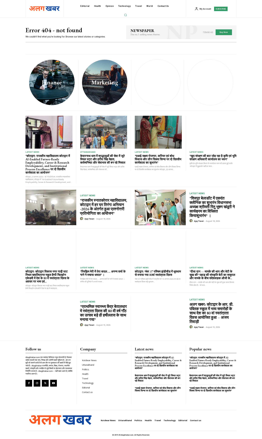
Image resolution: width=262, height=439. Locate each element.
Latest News (32, 152)
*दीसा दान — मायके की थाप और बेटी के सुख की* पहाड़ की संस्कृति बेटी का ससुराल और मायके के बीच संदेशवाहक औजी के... (212, 274)
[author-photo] (82, 218)
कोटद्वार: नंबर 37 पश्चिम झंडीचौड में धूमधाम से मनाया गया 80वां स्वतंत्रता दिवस (158, 273)
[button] (125, 15)
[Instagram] (37, 383)
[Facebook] (28, 383)
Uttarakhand (88, 152)
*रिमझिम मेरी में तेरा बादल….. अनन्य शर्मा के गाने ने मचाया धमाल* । (103, 273)
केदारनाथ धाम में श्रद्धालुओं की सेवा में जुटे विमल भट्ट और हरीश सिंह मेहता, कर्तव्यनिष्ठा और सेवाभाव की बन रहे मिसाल (102, 159)
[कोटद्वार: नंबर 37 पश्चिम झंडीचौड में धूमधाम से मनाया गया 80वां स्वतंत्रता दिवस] (158, 247)
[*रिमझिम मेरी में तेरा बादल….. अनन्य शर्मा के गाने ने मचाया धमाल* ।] (103, 247)
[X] (45, 383)
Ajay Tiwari (89, 219)
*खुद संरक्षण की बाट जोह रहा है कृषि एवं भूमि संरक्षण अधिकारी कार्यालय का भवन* (213, 157)
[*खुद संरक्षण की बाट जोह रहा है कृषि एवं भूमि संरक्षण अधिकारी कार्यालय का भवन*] (213, 132)
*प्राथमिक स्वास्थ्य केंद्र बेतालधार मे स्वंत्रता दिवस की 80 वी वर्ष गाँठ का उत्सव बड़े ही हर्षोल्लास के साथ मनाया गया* (103, 313)
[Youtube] (53, 383)
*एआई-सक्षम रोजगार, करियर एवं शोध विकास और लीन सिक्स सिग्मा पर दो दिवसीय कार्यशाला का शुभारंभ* (158, 159)
